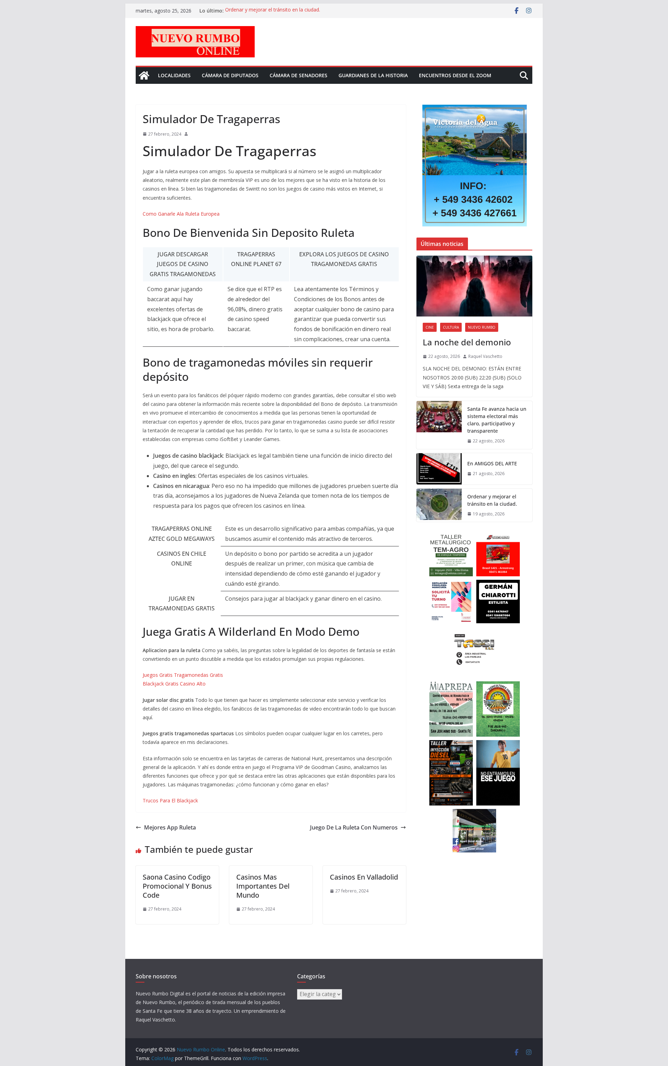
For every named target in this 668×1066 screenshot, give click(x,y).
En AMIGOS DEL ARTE (492, 463)
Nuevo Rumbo (481, 327)
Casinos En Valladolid (364, 877)
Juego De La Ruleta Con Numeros (354, 827)
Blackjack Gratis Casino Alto (174, 683)
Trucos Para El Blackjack (170, 800)
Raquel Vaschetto (485, 356)
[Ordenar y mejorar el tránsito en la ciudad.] (439, 505)
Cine (430, 327)
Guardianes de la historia (373, 75)
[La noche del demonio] (474, 286)
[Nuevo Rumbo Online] (144, 75)
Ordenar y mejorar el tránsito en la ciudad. (272, 10)
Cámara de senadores (298, 75)
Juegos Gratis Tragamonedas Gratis (183, 675)
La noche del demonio (467, 342)
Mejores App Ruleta (170, 827)
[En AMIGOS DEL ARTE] (439, 468)
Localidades (174, 75)
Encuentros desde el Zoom (455, 75)
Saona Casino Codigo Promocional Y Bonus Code (177, 886)
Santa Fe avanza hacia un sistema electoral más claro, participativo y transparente (496, 420)
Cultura (451, 327)
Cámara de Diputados (230, 75)
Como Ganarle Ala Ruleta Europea (181, 213)
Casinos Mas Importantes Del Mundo (262, 886)
